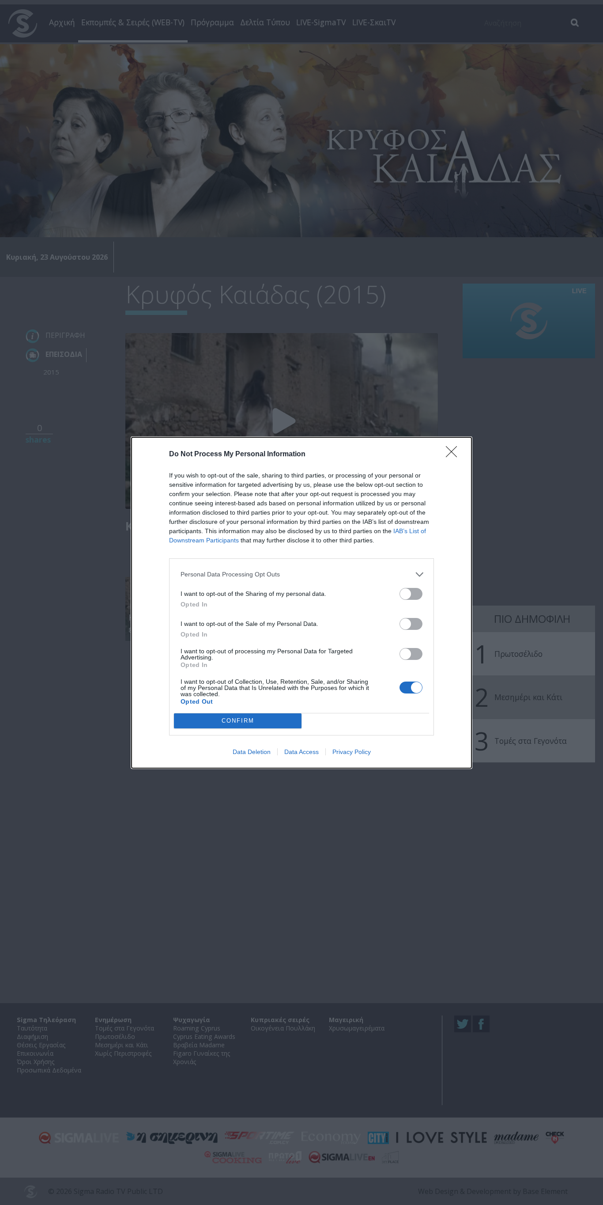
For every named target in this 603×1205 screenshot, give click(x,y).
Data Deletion (252, 751)
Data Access (301, 751)
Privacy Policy (351, 751)
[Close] (454, 454)
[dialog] (301, 602)
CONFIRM (238, 720)
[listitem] (301, 574)
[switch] (410, 594)
